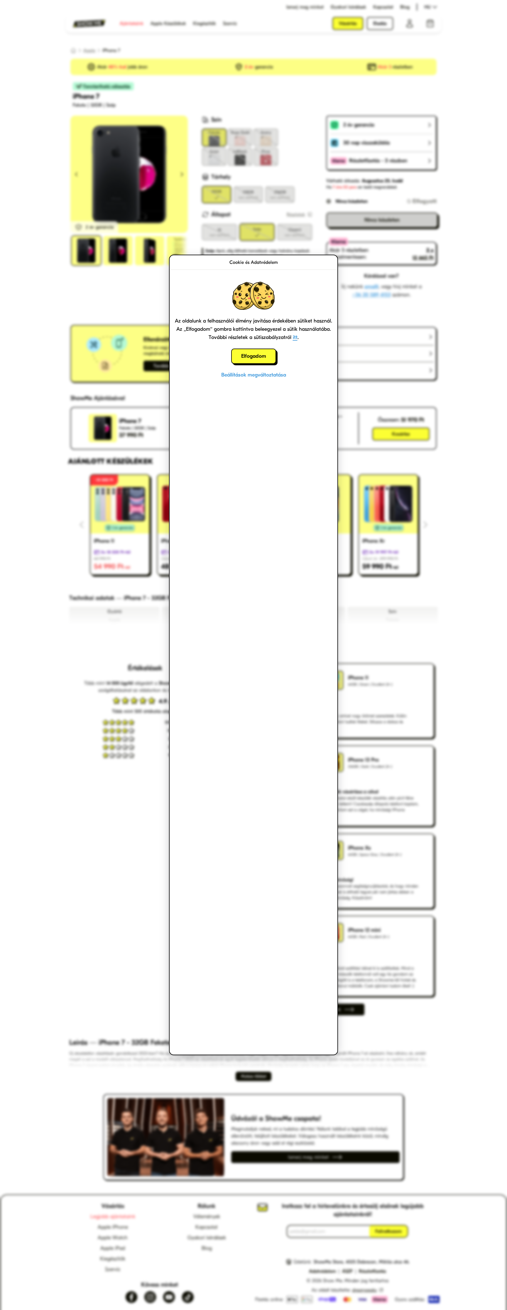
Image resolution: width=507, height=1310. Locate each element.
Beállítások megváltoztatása (253, 375)
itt (295, 337)
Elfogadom (253, 356)
